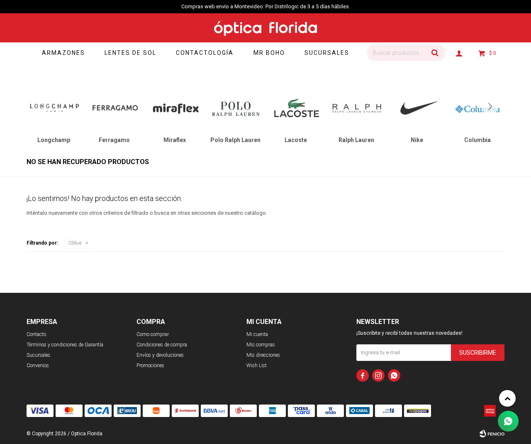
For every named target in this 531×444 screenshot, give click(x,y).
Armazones (63, 52)
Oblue (75, 243)
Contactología (205, 52)
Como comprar (152, 334)
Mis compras (260, 345)
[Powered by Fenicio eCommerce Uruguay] (492, 433)
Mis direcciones (263, 355)
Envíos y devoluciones (160, 355)
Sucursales (326, 52)
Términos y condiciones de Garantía (65, 345)
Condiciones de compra (161, 345)
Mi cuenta (257, 334)
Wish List (256, 365)
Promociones (150, 365)
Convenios (38, 365)
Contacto (36, 334)
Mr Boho (269, 52)
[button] (435, 52)
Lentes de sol (130, 52)
